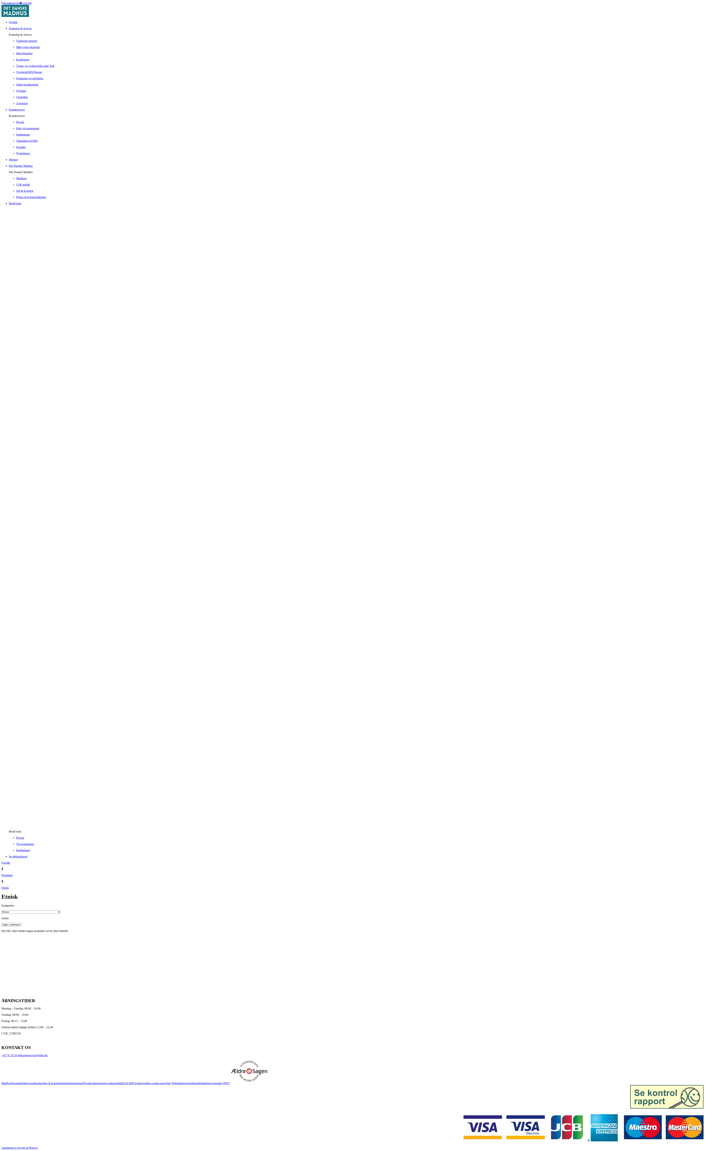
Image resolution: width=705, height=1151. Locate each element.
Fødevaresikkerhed (32, 1083)
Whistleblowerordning (185, 1083)
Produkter (7, 875)
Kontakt (16, 1083)
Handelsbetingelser (72, 1083)
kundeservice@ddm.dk (34, 1055)
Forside (5, 862)
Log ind (27, 3)
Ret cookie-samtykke (159, 1083)
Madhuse (6, 1083)
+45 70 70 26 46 (11, 1055)
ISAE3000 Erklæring (134, 1083)
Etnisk (5, 887)
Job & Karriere (52, 1083)
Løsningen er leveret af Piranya (19, 1147)
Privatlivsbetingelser (94, 1083)
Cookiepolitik (114, 1083)
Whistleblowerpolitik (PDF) (214, 1083)
